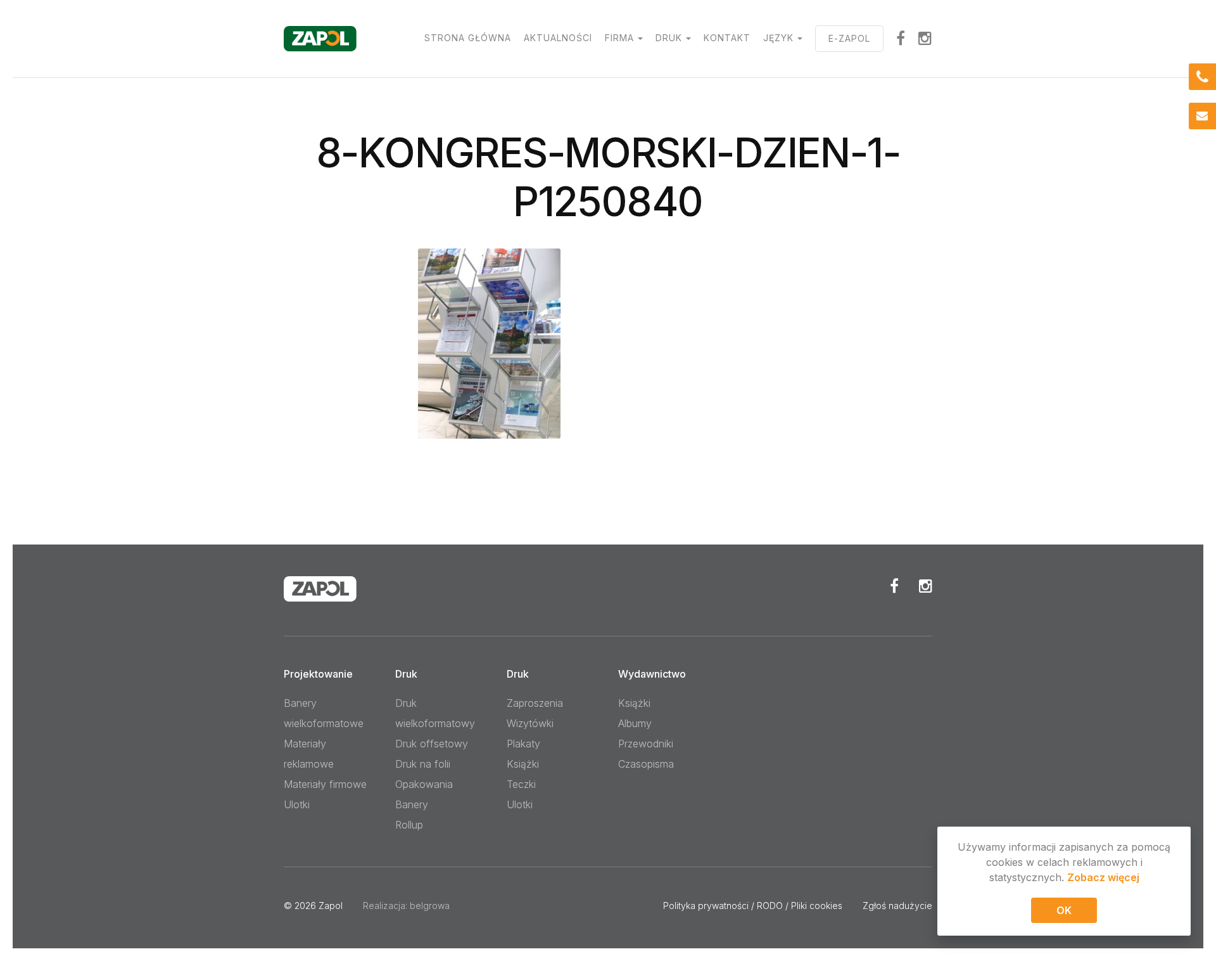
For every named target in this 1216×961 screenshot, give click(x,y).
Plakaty (523, 743)
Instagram (925, 38)
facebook (901, 38)
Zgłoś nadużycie (897, 905)
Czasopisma (646, 764)
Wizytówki (530, 723)
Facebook (894, 585)
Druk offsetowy (431, 743)
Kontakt (727, 37)
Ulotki (297, 804)
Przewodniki (645, 743)
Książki (523, 764)
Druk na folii (422, 764)
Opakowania (424, 784)
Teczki (521, 784)
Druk (669, 37)
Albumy (635, 723)
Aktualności (558, 37)
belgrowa (430, 905)
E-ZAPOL (849, 38)
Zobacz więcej (1103, 877)
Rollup (409, 824)
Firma (619, 37)
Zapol (331, 905)
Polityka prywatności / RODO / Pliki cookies (752, 905)
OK (1064, 910)
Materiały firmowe (325, 784)
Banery (411, 804)
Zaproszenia (535, 703)
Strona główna (467, 37)
